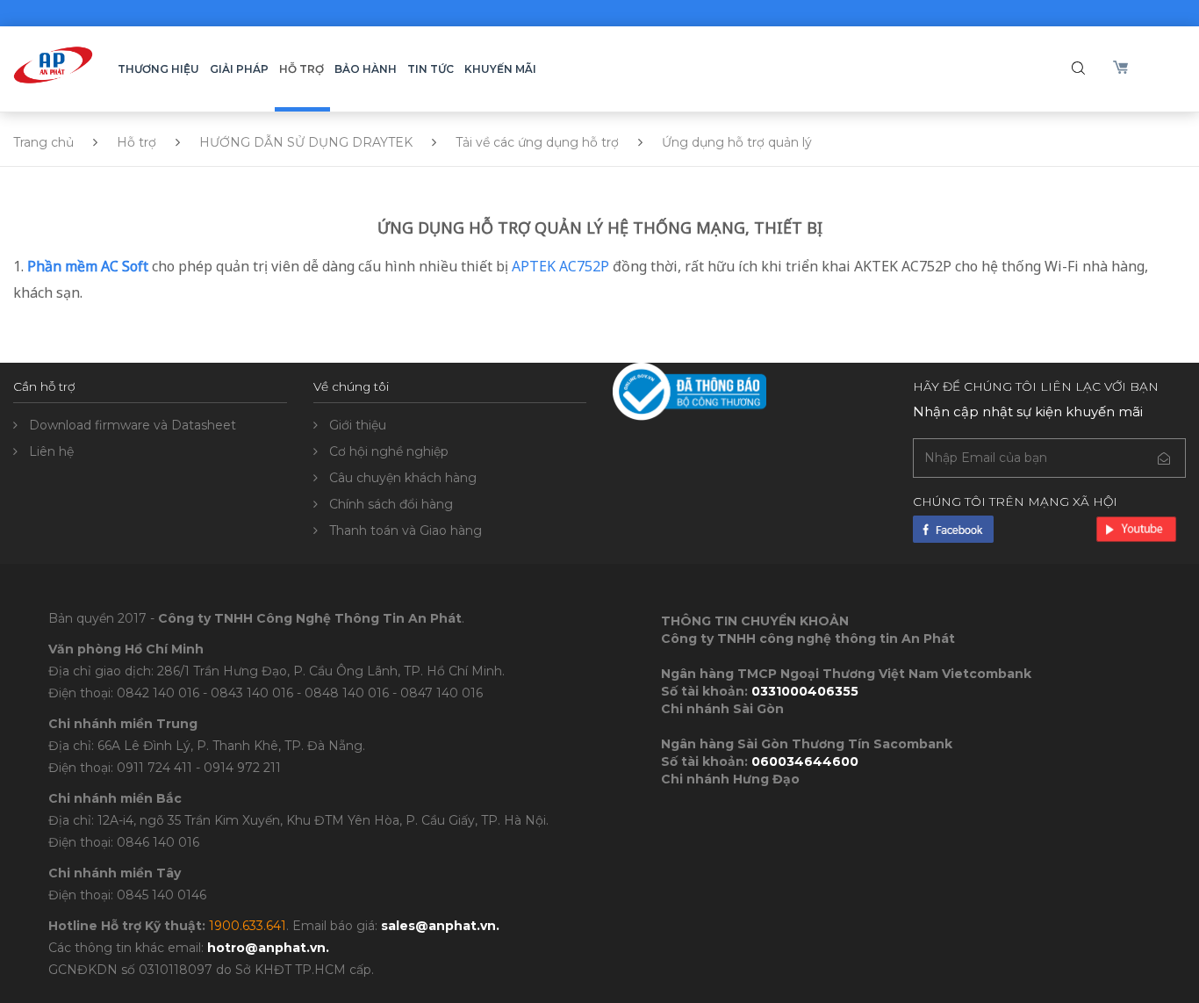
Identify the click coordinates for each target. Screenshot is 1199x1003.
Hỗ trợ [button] (301, 69)
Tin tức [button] (430, 69)
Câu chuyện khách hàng (403, 478)
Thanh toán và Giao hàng (405, 530)
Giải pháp (239, 69)
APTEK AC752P (560, 266)
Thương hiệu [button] (158, 69)
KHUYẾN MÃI (500, 69)
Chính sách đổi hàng (391, 504)
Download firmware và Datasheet (132, 425)
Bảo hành (365, 69)
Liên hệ (51, 451)
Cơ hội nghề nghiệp (389, 451)
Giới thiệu (357, 425)
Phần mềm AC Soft (87, 266)
